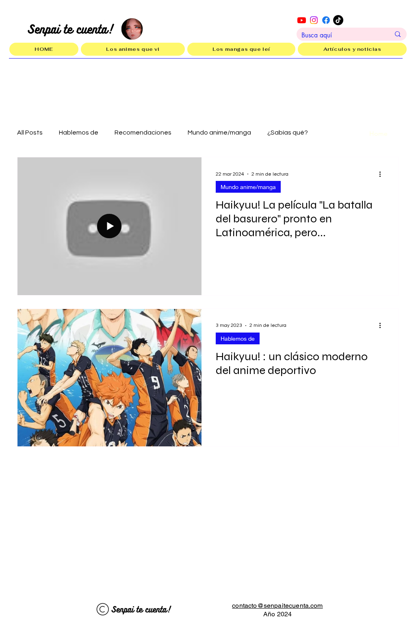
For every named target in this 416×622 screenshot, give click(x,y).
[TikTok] (338, 20)
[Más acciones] (383, 174)
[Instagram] (314, 20)
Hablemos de (78, 132)
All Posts (30, 132)
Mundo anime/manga (219, 132)
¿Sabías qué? (287, 132)
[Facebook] (326, 20)
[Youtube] (302, 20)
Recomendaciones (143, 132)
